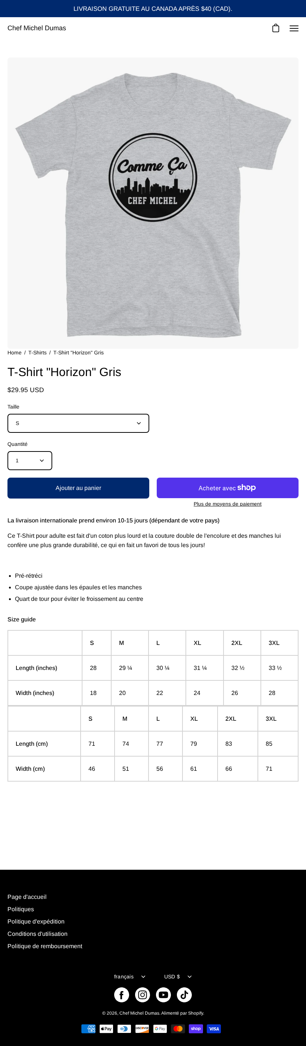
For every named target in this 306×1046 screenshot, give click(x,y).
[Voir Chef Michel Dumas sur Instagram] (142, 994)
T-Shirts (37, 353)
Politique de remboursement (44, 946)
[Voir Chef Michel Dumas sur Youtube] (163, 994)
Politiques (20, 909)
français (124, 977)
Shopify (195, 1013)
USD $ (172, 977)
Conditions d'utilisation (37, 934)
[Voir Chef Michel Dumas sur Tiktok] (184, 994)
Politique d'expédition (36, 921)
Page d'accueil (27, 897)
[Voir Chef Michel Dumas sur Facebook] (121, 994)
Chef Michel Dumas (36, 28)
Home (14, 353)
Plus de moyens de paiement (228, 504)
